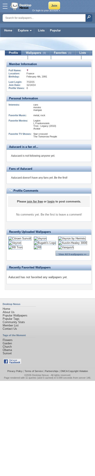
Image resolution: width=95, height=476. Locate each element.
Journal (16, 57)
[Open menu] (5, 6)
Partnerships (52, 371)
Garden (7, 343)
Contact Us (10, 328)
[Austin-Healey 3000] (72, 243)
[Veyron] (40, 238)
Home (8, 30)
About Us (9, 312)
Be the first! (60, 177)
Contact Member (66, 57)
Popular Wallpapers (15, 315)
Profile (13, 52)
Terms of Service (34, 371)
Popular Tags (11, 318)
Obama (7, 350)
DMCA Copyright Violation (74, 371)
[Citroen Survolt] (19, 238)
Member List (11, 325)
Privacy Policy (15, 371)
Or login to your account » (46, 10)
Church (7, 346)
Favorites (62, 52)
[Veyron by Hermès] (72, 238)
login (51, 201)
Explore (23, 30)
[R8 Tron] (15, 247)
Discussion (39, 57)
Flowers (8, 340)
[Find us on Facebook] (12, 363)
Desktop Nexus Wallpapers (21, 6)
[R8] (37, 247)
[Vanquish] (66, 247)
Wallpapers (36, 52)
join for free (35, 201)
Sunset (7, 353)
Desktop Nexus (40, 375)
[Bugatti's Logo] (45, 243)
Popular (55, 30)
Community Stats (14, 322)
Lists (41, 30)
